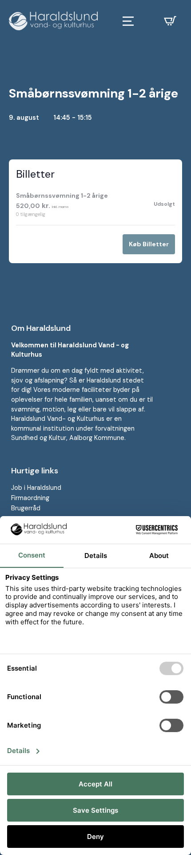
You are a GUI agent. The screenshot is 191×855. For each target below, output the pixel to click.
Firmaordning (30, 498)
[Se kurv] (170, 21)
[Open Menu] (128, 21)
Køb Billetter (149, 244)
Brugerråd (25, 508)
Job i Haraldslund (36, 488)
